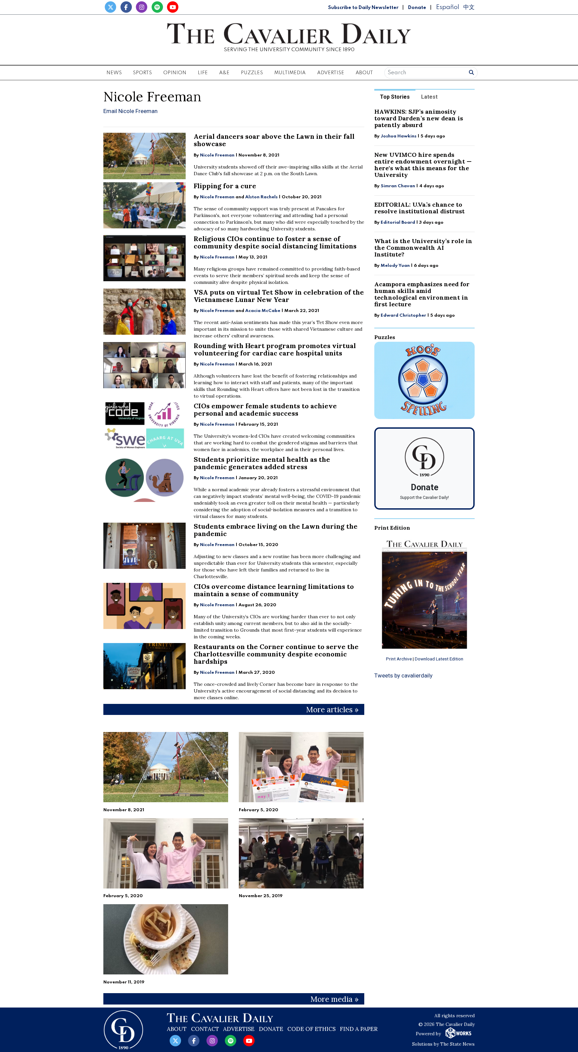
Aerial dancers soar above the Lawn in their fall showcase (274, 140)
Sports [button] (142, 73)
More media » (334, 999)
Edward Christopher (403, 315)
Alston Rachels (261, 197)
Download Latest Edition (439, 658)
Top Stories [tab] (395, 97)
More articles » (332, 709)
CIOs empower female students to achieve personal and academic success (265, 409)
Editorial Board (398, 222)
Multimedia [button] (290, 73)
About (177, 1029)
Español (447, 7)
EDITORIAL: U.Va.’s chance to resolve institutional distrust (419, 208)
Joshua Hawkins (398, 136)
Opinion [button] (174, 73)
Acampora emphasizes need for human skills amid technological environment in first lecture (422, 294)
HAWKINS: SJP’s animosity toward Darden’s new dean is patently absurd (418, 118)
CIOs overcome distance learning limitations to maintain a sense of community (274, 590)
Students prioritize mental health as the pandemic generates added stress (262, 463)
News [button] (114, 73)
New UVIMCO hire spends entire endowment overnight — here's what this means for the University (423, 165)
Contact (205, 1029)
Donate (417, 7)
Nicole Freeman (217, 155)
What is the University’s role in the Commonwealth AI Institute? (423, 247)
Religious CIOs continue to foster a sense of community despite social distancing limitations (275, 242)
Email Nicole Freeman (130, 111)
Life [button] (203, 73)
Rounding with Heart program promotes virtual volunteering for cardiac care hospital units (275, 349)
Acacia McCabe (262, 311)
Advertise (330, 73)
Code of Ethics (311, 1029)
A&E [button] (224, 73)
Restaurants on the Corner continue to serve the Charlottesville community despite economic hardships (276, 653)
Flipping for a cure (225, 186)
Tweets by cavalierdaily (403, 675)
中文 (469, 7)
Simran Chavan (398, 186)
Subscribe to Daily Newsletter (363, 7)
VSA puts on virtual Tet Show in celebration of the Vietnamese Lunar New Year (279, 296)
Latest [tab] (429, 97)
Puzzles (252, 73)
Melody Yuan (395, 266)
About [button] (364, 73)
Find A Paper (359, 1029)
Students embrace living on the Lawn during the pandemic (276, 530)
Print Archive (399, 658)
